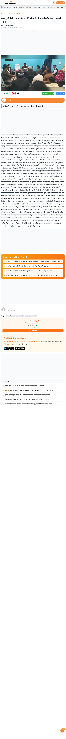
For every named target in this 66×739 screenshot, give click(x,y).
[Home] (11, 2)
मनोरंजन (44, 7)
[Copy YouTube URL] (13, 93)
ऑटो (51, 7)
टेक (48, 7)
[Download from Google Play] (9, 348)
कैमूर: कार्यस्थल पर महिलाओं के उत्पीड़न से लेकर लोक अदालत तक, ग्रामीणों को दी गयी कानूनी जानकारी (31, 275)
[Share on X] (18, 93)
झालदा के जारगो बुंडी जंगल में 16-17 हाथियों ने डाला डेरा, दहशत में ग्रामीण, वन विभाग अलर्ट (27, 395)
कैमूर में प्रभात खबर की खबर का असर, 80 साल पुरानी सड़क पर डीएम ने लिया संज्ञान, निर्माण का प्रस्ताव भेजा (33, 261)
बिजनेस (39, 7)
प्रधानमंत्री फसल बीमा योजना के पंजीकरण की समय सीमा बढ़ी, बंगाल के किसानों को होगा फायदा (28, 404)
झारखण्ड (6, 7)
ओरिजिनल (29, 7)
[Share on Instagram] (15, 93)
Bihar (14, 14)
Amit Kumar (10, 316)
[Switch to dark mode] (54, 2)
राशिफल (62, 7)
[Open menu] (2, 2)
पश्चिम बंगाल (21, 7)
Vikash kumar (10, 25)
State (8, 14)
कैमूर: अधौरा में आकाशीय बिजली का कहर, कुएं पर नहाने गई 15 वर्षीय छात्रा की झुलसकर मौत (29, 271)
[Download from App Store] (20, 348)
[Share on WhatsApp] (7, 93)
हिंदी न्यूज (6, 344)
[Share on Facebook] (10, 93)
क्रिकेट (31, 341)
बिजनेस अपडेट (21, 341)
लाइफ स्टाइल (56, 7)
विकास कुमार (11, 310)
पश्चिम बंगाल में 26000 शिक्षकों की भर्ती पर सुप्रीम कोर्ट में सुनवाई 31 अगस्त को (24, 386)
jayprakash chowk (31, 316)
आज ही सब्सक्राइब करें (33, 330)
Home (3, 14)
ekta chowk (19, 316)
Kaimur (21, 14)
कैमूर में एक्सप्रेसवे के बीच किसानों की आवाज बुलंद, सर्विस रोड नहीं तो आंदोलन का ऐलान (27, 266)
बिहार (10, 7)
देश (4, 341)
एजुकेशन (35, 7)
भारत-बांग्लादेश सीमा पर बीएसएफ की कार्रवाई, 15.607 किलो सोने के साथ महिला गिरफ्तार (27, 399)
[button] (33, 73)
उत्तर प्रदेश (15, 7)
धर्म (27, 341)
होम (1, 7)
